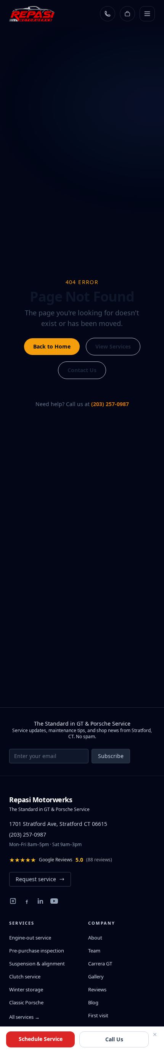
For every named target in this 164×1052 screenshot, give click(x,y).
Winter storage (26, 989)
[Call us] (107, 13)
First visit (98, 1015)
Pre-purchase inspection (36, 950)
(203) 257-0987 (110, 404)
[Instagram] (13, 901)
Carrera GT (100, 963)
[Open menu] (147, 13)
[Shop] (127, 13)
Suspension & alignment (37, 963)
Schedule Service (41, 1038)
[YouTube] (54, 901)
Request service (36, 879)
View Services (113, 346)
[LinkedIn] (40, 901)
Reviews (97, 989)
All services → (24, 1016)
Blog (93, 1002)
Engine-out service (30, 937)
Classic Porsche (26, 1002)
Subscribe (111, 756)
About (95, 937)
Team (94, 950)
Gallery (96, 976)
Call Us (114, 1039)
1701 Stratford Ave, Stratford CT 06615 (58, 823)
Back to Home (52, 346)
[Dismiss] (154, 1034)
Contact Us (82, 370)
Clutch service (24, 976)
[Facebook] (27, 901)
